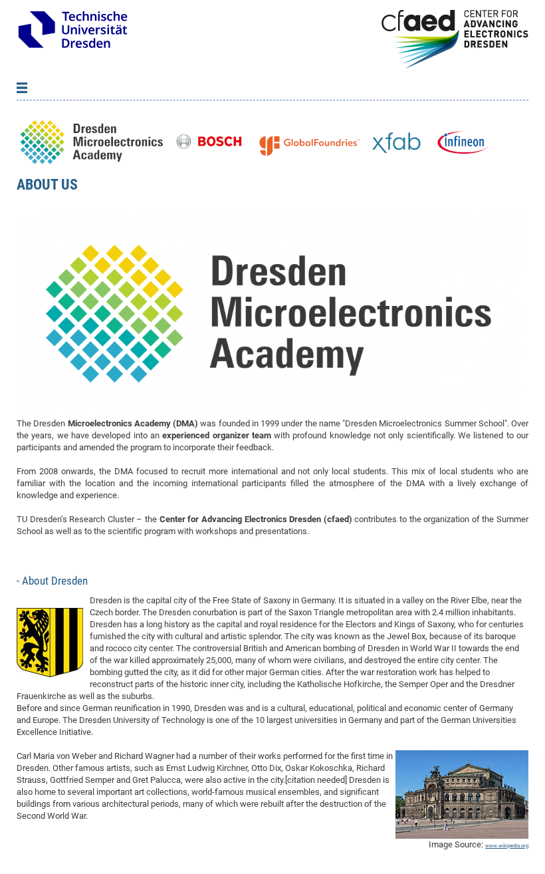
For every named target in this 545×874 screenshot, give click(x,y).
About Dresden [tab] (53, 580)
